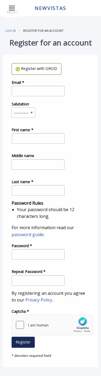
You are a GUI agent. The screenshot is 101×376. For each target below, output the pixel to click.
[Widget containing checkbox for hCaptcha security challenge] (52, 325)
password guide (28, 234)
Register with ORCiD (38, 68)
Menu (12, 12)
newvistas (50, 8)
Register (23, 342)
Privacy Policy (39, 300)
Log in (10, 31)
